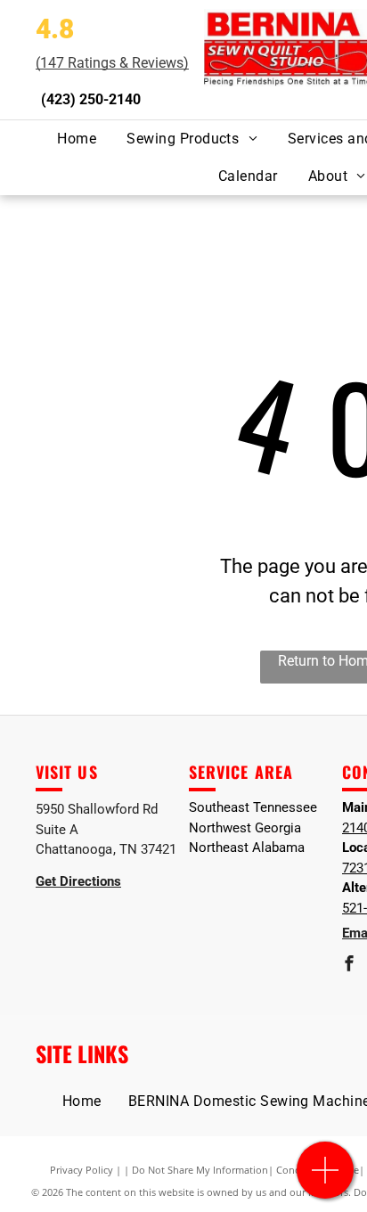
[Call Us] (325, 1179)
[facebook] (349, 965)
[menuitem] (76, 139)
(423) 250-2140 (91, 99)
